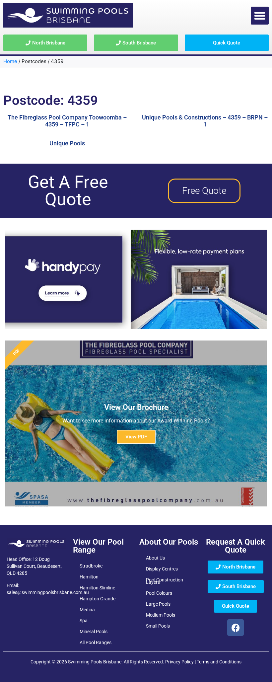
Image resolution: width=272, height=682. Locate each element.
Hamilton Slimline (97, 587)
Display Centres (162, 568)
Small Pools (158, 626)
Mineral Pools (93, 631)
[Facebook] (235, 627)
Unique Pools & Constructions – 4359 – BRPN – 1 (205, 121)
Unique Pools (67, 143)
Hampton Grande (97, 598)
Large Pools (158, 604)
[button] (260, 16)
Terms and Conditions (219, 661)
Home (10, 61)
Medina (87, 609)
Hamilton (89, 576)
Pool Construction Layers (164, 581)
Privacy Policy (179, 661)
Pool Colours (159, 593)
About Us (155, 558)
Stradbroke (91, 565)
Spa (84, 620)
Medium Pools (160, 615)
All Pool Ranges (95, 642)
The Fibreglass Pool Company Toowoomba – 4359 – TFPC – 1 (67, 121)
